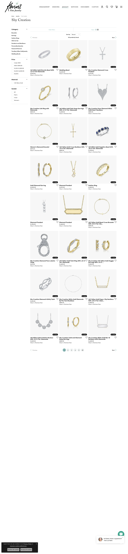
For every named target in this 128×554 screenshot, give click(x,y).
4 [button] (75, 350)
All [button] (82, 350)
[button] (102, 7)
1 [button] (65, 350)
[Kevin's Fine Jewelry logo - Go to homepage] (13, 7)
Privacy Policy (27, 544)
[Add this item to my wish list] (56, 69)
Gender (14, 88)
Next (113, 37)
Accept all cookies (26, 549)
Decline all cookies (13, 549)
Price (13, 59)
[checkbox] (16, 63)
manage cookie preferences (18, 546)
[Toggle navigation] (121, 6)
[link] (44, 6)
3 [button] (71, 350)
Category (15, 29)
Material (15, 79)
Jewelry (17, 16)
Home (13, 16)
